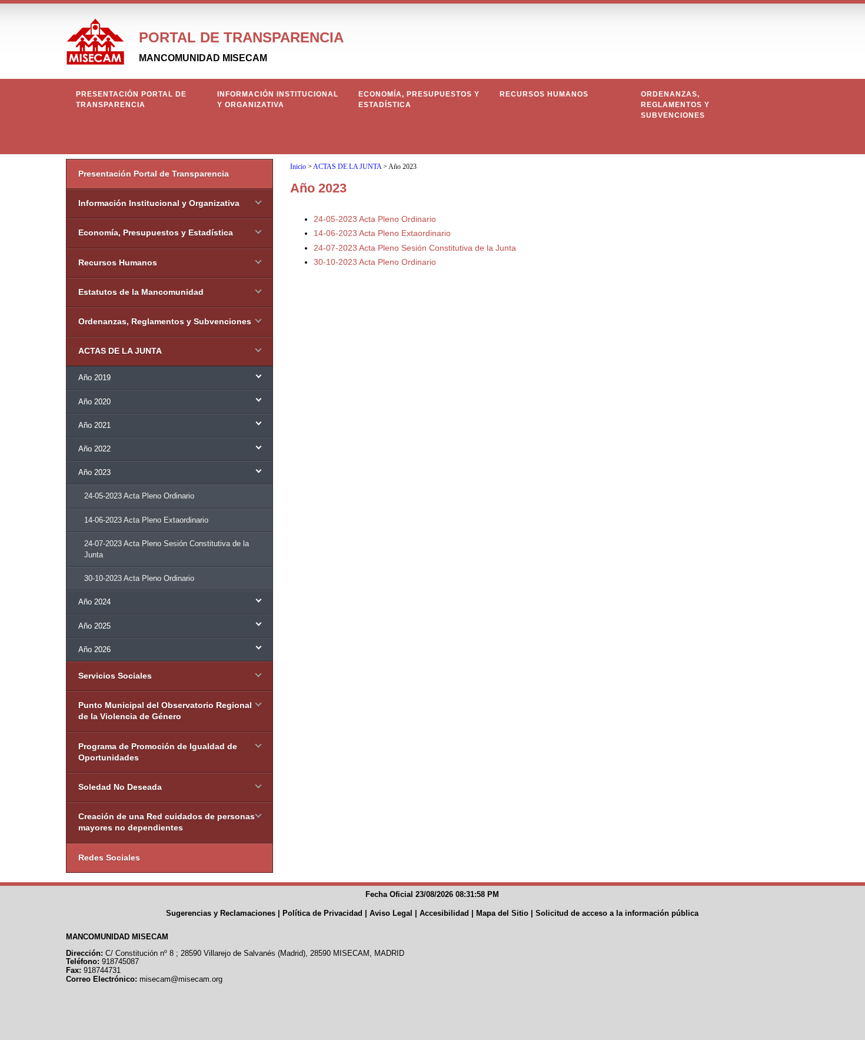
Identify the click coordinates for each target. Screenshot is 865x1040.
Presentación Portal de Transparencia (131, 99)
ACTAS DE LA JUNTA (347, 166)
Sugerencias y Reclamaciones (220, 913)
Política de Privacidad (322, 913)
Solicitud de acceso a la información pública (616, 913)
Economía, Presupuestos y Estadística (419, 99)
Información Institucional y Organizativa (277, 99)
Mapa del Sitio (502, 913)
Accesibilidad (444, 913)
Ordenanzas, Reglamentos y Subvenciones (675, 104)
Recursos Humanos (544, 94)
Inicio (298, 166)
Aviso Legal (391, 913)
